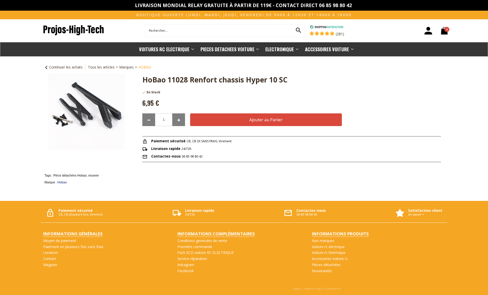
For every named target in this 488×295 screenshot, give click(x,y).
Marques (126, 67)
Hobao (62, 182)
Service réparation (192, 258)
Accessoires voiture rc (330, 258)
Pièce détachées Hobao (70, 175)
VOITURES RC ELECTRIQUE (164, 49)
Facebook (185, 270)
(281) (340, 33)
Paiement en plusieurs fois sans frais (73, 246)
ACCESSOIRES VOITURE (327, 49)
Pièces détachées (326, 264)
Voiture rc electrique (328, 246)
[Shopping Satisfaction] (326, 27)
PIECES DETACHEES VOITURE (227, 49)
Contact (49, 258)
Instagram (185, 264)
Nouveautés (322, 270)
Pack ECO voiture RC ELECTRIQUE (205, 252)
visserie (93, 175)
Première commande (194, 246)
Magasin (50, 264)
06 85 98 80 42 (192, 156)
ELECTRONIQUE (279, 49)
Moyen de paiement (59, 240)
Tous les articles (101, 67)
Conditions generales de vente (202, 240)
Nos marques (323, 240)
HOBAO (144, 67)
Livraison (50, 252)
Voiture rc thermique (328, 252)
